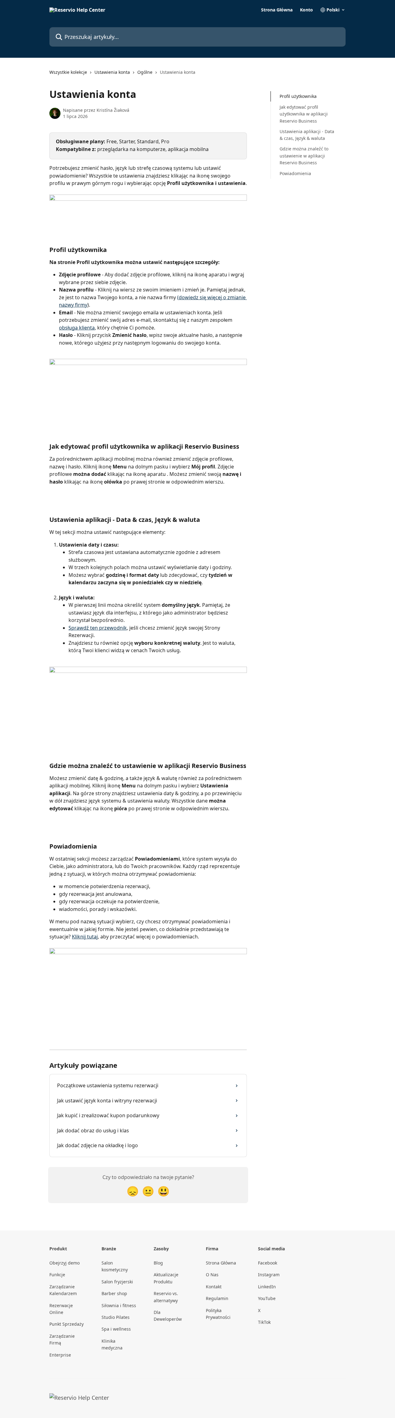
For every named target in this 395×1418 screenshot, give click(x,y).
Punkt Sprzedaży (66, 1324)
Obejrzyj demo (64, 1263)
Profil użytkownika (298, 96)
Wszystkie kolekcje (68, 72)
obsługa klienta (77, 327)
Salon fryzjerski (117, 1282)
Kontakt (214, 1287)
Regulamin (217, 1298)
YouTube (267, 1298)
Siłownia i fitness (119, 1305)
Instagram (269, 1274)
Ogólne (144, 72)
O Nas (212, 1274)
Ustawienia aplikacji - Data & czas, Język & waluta (307, 134)
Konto (306, 10)
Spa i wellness (116, 1329)
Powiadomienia (295, 173)
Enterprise (60, 1355)
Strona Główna (277, 10)
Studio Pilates (116, 1317)
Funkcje (57, 1274)
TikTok (264, 1322)
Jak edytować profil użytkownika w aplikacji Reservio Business (304, 114)
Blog (158, 1263)
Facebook (267, 1263)
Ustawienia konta (112, 72)
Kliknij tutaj (85, 936)
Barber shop (114, 1293)
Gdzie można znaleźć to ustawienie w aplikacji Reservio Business (304, 156)
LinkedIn (267, 1287)
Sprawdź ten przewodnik (98, 627)
